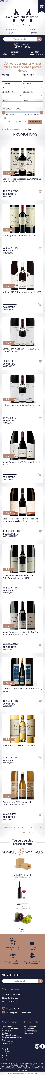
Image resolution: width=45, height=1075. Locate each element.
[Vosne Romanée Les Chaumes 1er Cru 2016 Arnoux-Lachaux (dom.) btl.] (22, 516)
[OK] (39, 39)
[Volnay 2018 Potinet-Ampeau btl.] (22, 289)
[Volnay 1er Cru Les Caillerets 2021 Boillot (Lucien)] (22, 346)
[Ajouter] (39, 191)
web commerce (30, 1073)
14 (29, 832)
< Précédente (9, 827)
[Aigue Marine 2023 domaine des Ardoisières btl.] (22, 799)
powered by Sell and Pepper (15, 1073)
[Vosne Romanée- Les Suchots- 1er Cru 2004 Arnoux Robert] (22, 629)
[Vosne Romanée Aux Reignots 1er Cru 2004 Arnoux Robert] (23, 572)
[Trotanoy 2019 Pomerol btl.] (22, 232)
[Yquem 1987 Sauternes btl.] (22, 742)
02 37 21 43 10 (12, 1009)
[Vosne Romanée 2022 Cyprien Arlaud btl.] (22, 459)
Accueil (5, 129)
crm (36, 1073)
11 (13, 832)
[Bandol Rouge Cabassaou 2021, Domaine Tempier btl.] (22, 176)
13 (24, 832)
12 (19, 832)
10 (40, 827)
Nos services (15, 129)
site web (24, 1073)
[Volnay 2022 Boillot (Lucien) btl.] (22, 402)
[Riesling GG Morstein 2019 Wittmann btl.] (22, 685)
